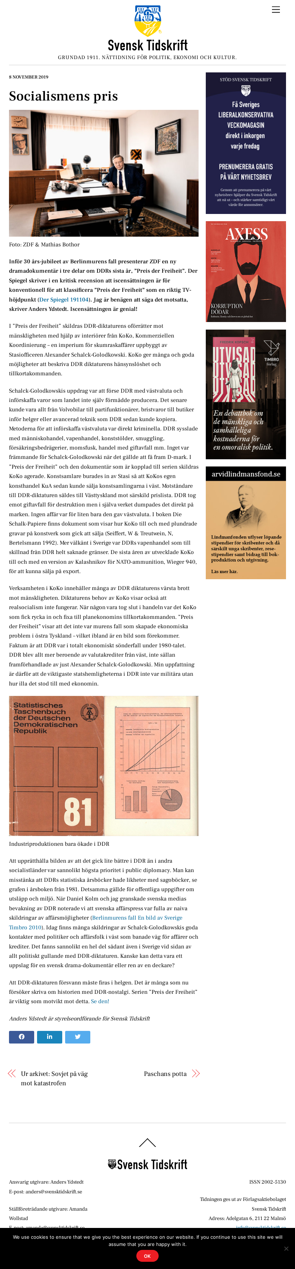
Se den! (100, 1001)
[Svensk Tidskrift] (147, 47)
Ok (147, 1256)
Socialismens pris (63, 96)
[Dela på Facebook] (21, 1037)
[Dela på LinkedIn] (49, 1037)
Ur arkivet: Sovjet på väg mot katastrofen (54, 1078)
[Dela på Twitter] (77, 1037)
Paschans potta (165, 1073)
